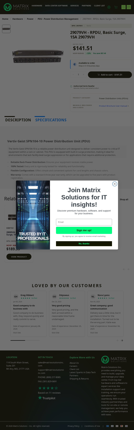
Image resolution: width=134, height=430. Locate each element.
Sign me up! (84, 230)
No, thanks (84, 244)
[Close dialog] (114, 184)
